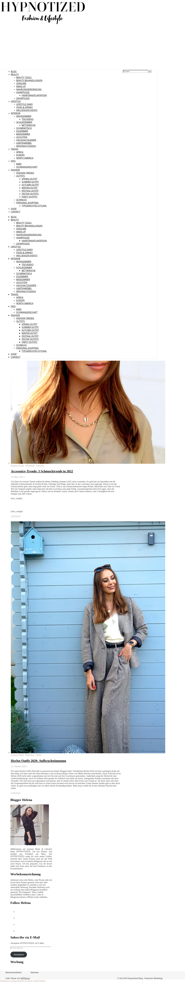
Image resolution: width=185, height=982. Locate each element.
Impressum (34, 972)
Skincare (21, 83)
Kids (13, 160)
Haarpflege (23, 92)
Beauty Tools (24, 77)
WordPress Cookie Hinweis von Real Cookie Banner (23, 981)
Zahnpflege (23, 98)
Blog (14, 71)
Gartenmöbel (24, 143)
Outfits (20, 175)
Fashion (15, 169)
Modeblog (30, 465)
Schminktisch (24, 128)
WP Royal (25, 978)
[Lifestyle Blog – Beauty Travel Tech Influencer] (43, 24)
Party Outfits (29, 196)
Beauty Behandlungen (29, 80)
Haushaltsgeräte (26, 140)
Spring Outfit (29, 178)
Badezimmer (23, 134)
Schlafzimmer (24, 122)
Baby (19, 163)
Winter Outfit (30, 187)
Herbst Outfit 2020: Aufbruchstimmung (38, 760)
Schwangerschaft (27, 166)
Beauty (15, 74)
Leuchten (21, 137)
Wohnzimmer (23, 116)
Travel (14, 149)
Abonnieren (19, 954)
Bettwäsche (28, 125)
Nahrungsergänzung (29, 89)
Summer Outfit (30, 181)
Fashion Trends (25, 172)
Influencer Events (26, 110)
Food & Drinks (24, 107)
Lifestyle (16, 101)
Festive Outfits (30, 193)
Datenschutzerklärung (13, 972)
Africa (19, 152)
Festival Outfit (30, 190)
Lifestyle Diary (24, 104)
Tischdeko (27, 119)
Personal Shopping (27, 202)
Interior (15, 113)
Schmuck (21, 199)
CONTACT (15, 211)
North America (24, 157)
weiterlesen (15, 516)
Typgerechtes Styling (34, 205)
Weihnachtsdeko (26, 146)
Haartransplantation (34, 95)
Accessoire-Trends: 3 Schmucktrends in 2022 (42, 471)
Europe (20, 154)
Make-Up (21, 86)
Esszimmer (22, 131)
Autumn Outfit (30, 184)
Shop (14, 208)
